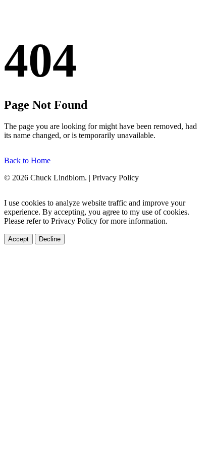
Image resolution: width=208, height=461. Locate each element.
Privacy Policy (115, 177)
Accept (18, 239)
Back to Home (27, 160)
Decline (50, 239)
